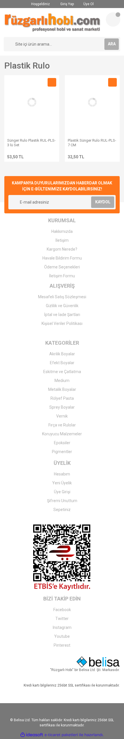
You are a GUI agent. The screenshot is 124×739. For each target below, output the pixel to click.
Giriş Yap (66, 4)
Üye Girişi (62, 492)
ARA (112, 44)
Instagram (62, 627)
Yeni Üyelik (62, 483)
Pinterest (62, 645)
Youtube (62, 636)
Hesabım (62, 474)
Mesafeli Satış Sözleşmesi (62, 297)
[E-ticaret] (61, 734)
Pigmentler (62, 451)
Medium (62, 380)
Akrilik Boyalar (62, 354)
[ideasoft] (31, 735)
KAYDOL (102, 202)
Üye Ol (88, 4)
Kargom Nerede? (62, 249)
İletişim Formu (62, 276)
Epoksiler (62, 442)
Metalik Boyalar (62, 389)
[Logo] (52, 22)
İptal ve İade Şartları (62, 314)
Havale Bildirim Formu (62, 258)
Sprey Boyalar (62, 407)
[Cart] (113, 19)
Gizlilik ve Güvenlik (62, 305)
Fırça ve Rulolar (62, 425)
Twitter (62, 618)
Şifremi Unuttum (62, 500)
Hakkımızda (62, 231)
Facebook (62, 609)
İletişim (62, 240)
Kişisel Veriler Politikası (62, 323)
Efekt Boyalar (62, 362)
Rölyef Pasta (62, 398)
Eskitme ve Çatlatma (62, 371)
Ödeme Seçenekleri (62, 267)
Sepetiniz (62, 509)
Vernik (62, 416)
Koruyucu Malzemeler (62, 434)
